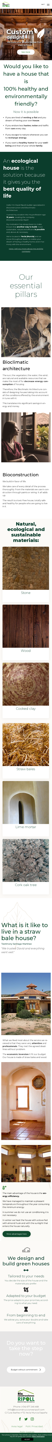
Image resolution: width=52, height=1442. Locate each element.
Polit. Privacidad (34, 1426)
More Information (38, 1436)
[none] (42, 4)
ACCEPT (27, 1439)
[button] (17, 1234)
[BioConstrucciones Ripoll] (6, 4)
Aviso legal (17, 1426)
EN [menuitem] (42, 4)
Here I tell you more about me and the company (26, 250)
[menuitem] (42, 4)
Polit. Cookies (27, 1432)
